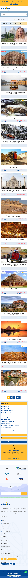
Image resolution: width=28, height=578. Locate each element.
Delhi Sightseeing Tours (7, 412)
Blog (3, 525)
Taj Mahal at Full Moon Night (8, 430)
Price (2, 435)
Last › (18, 397)
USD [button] (15, 4)
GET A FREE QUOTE (14, 577)
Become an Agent (6, 531)
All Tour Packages (5, 406)
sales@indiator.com (8, 1)
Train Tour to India (5, 432)
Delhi (15, 19)
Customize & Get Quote (14, 441)
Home (11, 19)
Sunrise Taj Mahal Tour (6, 427)
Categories (4, 403)
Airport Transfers (5, 423)
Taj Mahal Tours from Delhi (7, 421)
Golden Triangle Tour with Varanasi (14, 387)
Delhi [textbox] (3, 14)
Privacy (3, 520)
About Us (4, 518)
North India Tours (5, 419)
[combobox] (14, 14)
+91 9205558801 (19, 1)
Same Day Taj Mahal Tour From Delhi (10, 425)
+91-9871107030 (15, 458)
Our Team (4, 526)
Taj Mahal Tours (5, 415)
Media (3, 529)
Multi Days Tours (5, 408)
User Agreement (5, 523)
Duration (3, 438)
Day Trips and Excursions (7, 410)
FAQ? (3, 528)
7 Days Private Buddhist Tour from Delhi (14, 288)
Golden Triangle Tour (6, 417)
